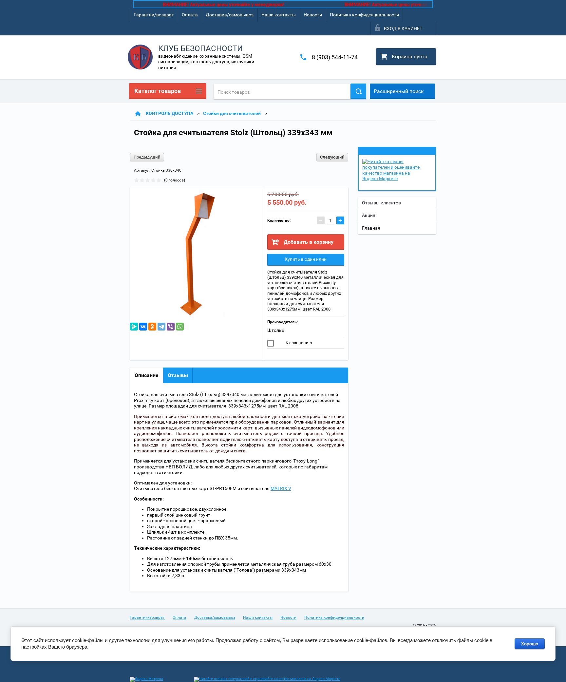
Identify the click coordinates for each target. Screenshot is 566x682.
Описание (147, 375)
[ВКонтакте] (143, 327)
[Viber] (171, 327)
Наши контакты (278, 14)
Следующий (332, 157)
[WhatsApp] (180, 327)
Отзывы (178, 375)
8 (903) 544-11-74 (335, 57)
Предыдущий (147, 157)
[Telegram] (161, 327)
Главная (371, 228)
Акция (368, 215)
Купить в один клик (306, 259)
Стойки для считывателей (232, 113)
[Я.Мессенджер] (134, 327)
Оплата (190, 14)
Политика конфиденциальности (364, 14)
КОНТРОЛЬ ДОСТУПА (169, 113)
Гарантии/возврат (154, 14)
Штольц (275, 330)
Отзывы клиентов (381, 202)
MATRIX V (281, 488)
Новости (313, 14)
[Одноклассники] (152, 327)
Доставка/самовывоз (230, 14)
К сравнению (298, 342)
